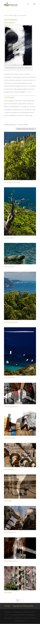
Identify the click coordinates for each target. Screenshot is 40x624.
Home (5, 15)
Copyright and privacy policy (23, 606)
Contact (28, 92)
